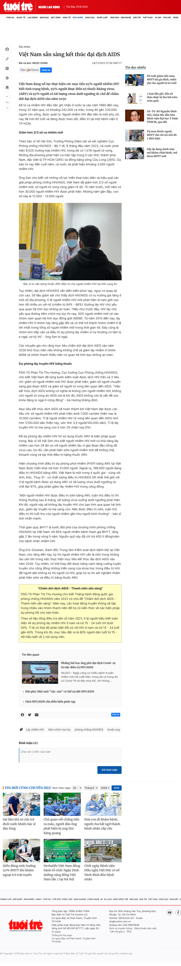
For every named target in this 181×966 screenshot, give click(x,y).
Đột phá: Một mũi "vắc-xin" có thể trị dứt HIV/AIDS (59, 691)
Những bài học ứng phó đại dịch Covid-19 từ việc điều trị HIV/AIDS (88, 665)
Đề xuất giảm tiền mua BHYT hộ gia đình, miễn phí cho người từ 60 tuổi (161, 79)
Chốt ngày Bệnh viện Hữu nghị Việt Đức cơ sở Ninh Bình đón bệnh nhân (101, 872)
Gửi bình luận (109, 769)
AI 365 (158, 17)
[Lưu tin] (7, 88)
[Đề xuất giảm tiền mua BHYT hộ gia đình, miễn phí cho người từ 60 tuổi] (134, 80)
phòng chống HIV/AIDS (89, 729)
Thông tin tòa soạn (62, 935)
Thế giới (56, 899)
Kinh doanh (80, 899)
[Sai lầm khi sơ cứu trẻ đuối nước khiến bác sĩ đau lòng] (21, 804)
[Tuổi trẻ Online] (25, 925)
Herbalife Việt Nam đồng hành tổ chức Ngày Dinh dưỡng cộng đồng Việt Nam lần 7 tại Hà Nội (62, 872)
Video (39, 899)
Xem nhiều (29, 899)
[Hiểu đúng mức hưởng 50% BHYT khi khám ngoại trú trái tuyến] (21, 850)
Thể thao (148, 17)
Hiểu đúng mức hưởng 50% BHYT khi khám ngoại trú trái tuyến (19, 870)
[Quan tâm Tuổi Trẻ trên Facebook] (178, 912)
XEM (116, 787)
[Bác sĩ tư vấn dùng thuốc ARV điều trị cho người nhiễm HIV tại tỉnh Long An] (70, 241)
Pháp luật (102, 17)
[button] (7, 96)
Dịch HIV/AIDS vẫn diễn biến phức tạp (50, 701)
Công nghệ (93, 899)
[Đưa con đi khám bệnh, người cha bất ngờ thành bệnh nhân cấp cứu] (103, 804)
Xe (101, 899)
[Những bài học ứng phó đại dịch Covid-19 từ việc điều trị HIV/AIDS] (40, 672)
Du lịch (108, 899)
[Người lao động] (49, 6)
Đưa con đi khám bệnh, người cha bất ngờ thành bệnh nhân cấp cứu (102, 823)
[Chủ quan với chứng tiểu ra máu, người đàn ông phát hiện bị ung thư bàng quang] (62, 804)
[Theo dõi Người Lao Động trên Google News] (29, 70)
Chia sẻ (46, 70)
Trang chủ (6, 899)
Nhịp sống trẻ (120, 899)
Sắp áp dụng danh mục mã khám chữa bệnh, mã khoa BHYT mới (162, 152)
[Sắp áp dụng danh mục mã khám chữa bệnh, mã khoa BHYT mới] (134, 153)
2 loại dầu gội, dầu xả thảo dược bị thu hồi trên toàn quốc (162, 97)
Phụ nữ (167, 17)
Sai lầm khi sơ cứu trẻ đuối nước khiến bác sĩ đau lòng (19, 823)
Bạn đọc (44, 17)
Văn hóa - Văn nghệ (120, 17)
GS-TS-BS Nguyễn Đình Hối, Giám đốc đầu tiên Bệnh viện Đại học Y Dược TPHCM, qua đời (162, 117)
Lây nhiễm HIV (35, 729)
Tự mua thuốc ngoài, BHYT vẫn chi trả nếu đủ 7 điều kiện (162, 135)
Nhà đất (174, 899)
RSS (129, 931)
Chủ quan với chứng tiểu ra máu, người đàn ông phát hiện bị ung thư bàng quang (61, 826)
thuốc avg (113, 729)
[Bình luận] (7, 69)
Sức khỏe (78, 17)
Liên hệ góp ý (117, 931)
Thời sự (10, 17)
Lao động (32, 17)
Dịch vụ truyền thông (120, 928)
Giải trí (137, 17)
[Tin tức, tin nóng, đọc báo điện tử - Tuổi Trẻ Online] (21, 6)
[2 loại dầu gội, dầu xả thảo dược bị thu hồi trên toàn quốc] (134, 98)
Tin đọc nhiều (135, 67)
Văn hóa (133, 899)
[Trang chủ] (4, 18)
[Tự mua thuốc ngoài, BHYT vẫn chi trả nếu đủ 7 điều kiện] (134, 135)
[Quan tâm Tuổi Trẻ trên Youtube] (170, 912)
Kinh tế (67, 17)
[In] (7, 78)
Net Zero (56, 17)
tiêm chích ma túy (59, 729)
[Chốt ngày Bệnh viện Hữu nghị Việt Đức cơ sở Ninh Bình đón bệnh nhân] (103, 850)
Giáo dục (90, 17)
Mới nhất (17, 899)
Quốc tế (20, 17)
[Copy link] (7, 59)
